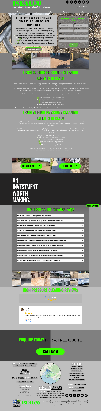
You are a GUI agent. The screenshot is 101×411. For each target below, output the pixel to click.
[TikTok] (87, 2)
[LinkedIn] (79, 2)
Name (60, 23)
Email (75, 23)
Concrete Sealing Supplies (68, 401)
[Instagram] (67, 2)
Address (61, 33)
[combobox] (73, 41)
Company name (77, 28)
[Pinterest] (75, 2)
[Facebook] (71, 2)
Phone (60, 28)
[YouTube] (83, 2)
